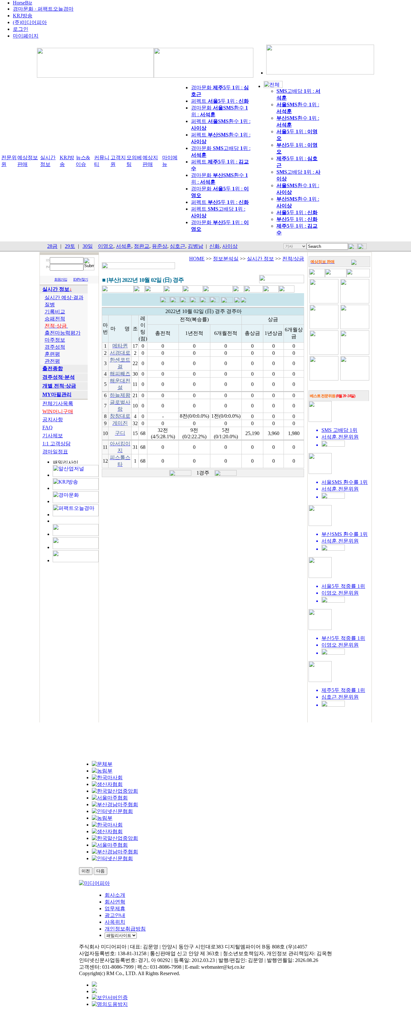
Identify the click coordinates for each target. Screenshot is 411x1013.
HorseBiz (22, 2)
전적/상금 (293, 258)
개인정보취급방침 (125, 928)
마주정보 (55, 340)
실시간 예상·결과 (64, 297)
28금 (52, 246)
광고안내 (115, 915)
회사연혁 (115, 901)
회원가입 (60, 279)
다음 (100, 871)
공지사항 (52, 419)
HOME (197, 258)
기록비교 (55, 311)
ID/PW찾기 (80, 279)
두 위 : (297, 212)
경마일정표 (55, 451)
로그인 (20, 29)
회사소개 (115, 895)
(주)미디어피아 (30, 22)
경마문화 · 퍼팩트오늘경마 (43, 9)
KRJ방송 (22, 15)
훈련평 (52, 354)
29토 (70, 246)
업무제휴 (115, 908)
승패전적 (55, 318)
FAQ (47, 427)
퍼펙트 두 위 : (220, 101)
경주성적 (55, 347)
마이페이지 (26, 36)
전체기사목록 (57, 403)
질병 (50, 304)
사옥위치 (115, 922)
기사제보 (52, 435)
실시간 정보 (260, 258)
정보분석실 (226, 258)
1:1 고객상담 (56, 443)
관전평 (52, 361)
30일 (88, 246)
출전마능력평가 (63, 333)
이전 (86, 871)
